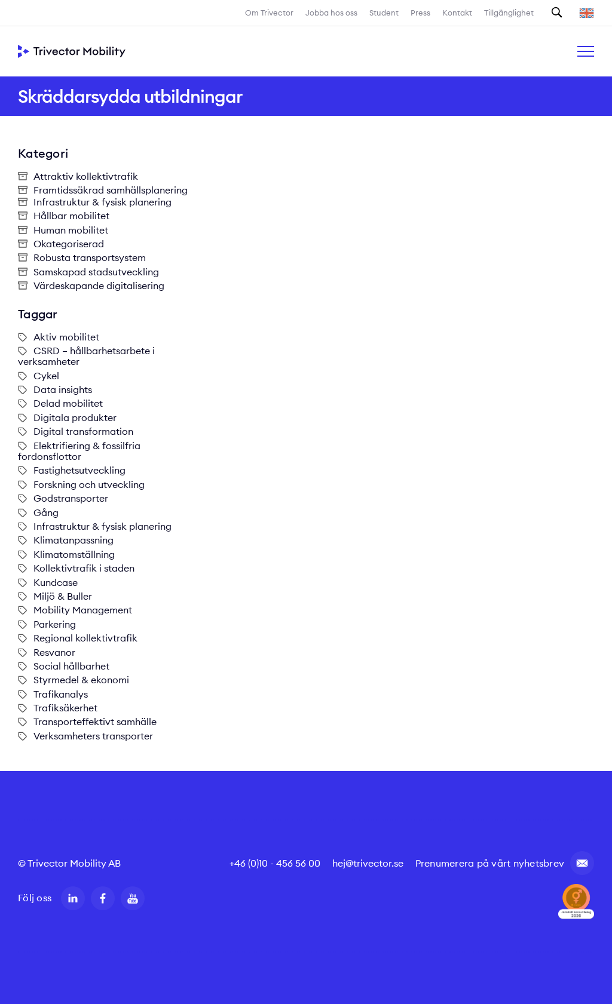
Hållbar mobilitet (71, 216)
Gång (46, 512)
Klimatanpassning (73, 540)
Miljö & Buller (62, 596)
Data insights (62, 389)
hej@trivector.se (367, 863)
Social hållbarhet (71, 666)
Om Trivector (269, 12)
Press (420, 12)
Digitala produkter (75, 417)
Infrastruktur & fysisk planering (102, 202)
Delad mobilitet (68, 403)
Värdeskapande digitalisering (98, 285)
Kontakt (457, 12)
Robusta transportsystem (89, 257)
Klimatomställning (74, 554)
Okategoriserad (68, 244)
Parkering (54, 624)
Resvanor (54, 652)
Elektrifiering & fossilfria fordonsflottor (79, 451)
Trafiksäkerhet (65, 708)
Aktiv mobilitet (66, 337)
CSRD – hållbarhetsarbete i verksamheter (86, 356)
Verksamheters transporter (93, 736)
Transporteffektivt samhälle (95, 721)
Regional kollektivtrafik (85, 638)
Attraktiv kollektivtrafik (85, 176)
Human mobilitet (70, 230)
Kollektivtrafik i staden (83, 568)
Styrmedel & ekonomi (81, 680)
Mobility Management (82, 610)
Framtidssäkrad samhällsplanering (110, 190)
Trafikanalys (60, 694)
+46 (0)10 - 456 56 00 (275, 863)
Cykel (46, 376)
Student (384, 12)
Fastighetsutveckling (79, 470)
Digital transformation (83, 431)
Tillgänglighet (509, 12)
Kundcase (55, 582)
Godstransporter (70, 498)
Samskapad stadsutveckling (96, 272)
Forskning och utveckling (89, 484)
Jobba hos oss (331, 12)
